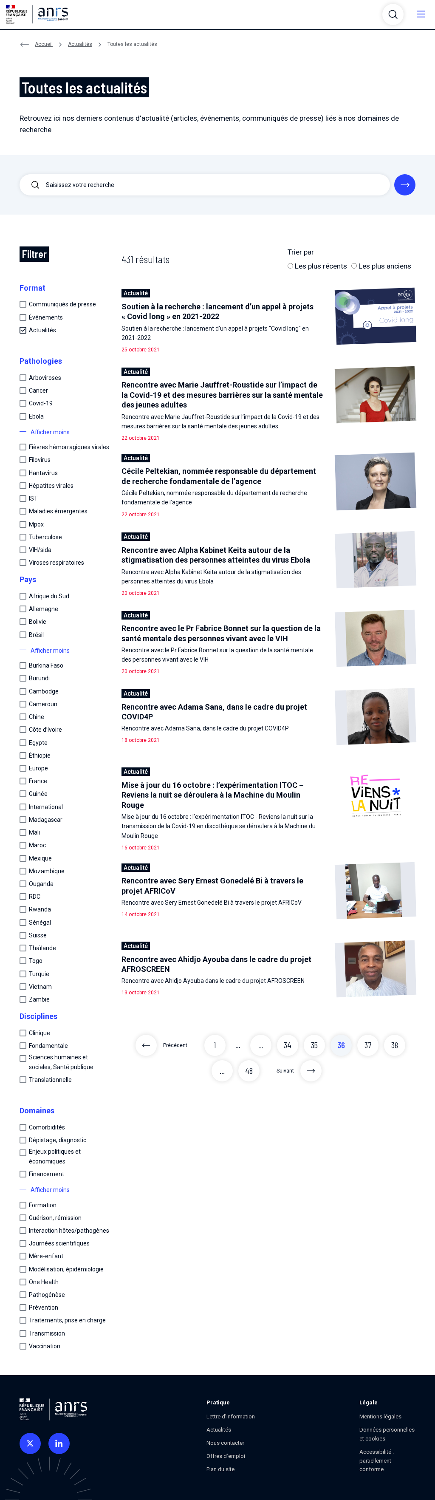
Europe (38, 768)
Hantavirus (43, 473)
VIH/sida (40, 549)
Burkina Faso (46, 665)
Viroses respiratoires (56, 562)
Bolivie (37, 621)
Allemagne (43, 609)
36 (341, 1045)
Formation (42, 1205)
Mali (34, 832)
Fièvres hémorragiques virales (69, 447)
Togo (35, 960)
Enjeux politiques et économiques (55, 1156)
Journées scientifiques (59, 1243)
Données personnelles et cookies (387, 1434)
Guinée (38, 793)
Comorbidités (47, 1127)
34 (287, 1045)
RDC (34, 896)
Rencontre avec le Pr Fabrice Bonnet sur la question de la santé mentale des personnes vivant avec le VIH (221, 633)
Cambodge (44, 691)
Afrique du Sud (49, 596)
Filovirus (40, 459)
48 (249, 1070)
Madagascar (45, 819)
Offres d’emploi (225, 1456)
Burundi (39, 678)
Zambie (39, 999)
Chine (36, 716)
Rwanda (40, 909)
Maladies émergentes (58, 511)
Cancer (38, 390)
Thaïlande (42, 948)
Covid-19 (41, 403)
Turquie (39, 974)
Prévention (43, 1307)
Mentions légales (380, 1416)
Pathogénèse (47, 1294)
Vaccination (44, 1346)
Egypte (38, 742)
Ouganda (41, 883)
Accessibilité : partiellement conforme (376, 1461)
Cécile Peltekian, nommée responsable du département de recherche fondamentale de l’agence (218, 476)
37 (367, 1045)
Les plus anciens (384, 266)
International (46, 807)
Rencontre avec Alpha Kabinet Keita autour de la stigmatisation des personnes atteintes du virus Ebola (215, 555)
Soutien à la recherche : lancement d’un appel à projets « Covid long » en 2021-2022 (217, 311)
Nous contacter (225, 1443)
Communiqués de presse (62, 304)
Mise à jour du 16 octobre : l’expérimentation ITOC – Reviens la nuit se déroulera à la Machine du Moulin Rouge (212, 795)
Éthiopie (40, 755)
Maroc (37, 845)
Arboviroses (45, 377)
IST (33, 498)
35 (314, 1045)
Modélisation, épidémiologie (66, 1269)
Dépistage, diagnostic (57, 1140)
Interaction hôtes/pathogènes (69, 1230)
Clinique (39, 1033)
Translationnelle (50, 1079)
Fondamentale (48, 1045)
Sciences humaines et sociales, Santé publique (61, 1062)
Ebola (36, 416)
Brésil (36, 634)
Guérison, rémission (55, 1217)
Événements (46, 317)
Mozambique (47, 871)
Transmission (47, 1333)
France (38, 781)
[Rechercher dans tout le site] (404, 184)
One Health (44, 1282)
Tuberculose (45, 537)
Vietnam (40, 986)
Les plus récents (320, 266)
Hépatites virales (51, 485)
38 (394, 1045)
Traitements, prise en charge (67, 1320)
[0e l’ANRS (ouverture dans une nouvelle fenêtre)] (30, 1443)
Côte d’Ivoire (45, 729)
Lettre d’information (230, 1416)
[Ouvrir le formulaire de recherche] (393, 14)
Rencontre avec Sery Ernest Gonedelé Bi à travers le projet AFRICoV (212, 885)
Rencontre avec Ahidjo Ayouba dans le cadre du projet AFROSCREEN (216, 964)
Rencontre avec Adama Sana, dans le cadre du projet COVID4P (214, 711)
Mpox (36, 524)
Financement (46, 1174)
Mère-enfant (46, 1256)
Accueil (44, 44)
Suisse (38, 935)
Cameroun (43, 704)
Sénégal (40, 922)
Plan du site (220, 1469)
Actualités (80, 44)
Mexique (40, 858)
